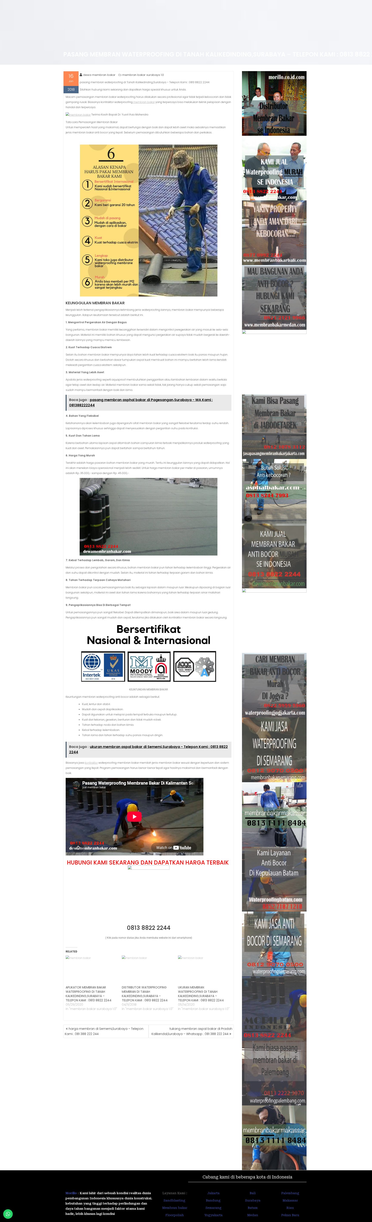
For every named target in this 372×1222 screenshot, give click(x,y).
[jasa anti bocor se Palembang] (274, 1073)
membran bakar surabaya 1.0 (143, 75)
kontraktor (91, 763)
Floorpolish (175, 1215)
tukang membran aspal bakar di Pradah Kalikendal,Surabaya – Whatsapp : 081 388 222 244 (192, 1031)
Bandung (213, 1200)
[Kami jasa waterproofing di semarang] (274, 750)
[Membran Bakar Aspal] (274, 168)
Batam (253, 1208)
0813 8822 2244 (148, 928)
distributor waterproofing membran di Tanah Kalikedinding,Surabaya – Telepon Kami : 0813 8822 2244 (145, 993)
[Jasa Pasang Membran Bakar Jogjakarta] (274, 685)
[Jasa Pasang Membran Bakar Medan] (274, 297)
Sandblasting (174, 1200)
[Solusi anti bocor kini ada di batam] (274, 879)
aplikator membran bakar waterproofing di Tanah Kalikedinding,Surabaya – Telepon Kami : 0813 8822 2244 (89, 993)
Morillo (71, 1193)
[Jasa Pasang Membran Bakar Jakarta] (274, 426)
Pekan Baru (290, 1215)
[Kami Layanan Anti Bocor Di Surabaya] (274, 620)
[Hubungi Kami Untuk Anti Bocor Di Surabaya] (274, 362)
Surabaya (252, 1200)
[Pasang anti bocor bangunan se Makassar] (274, 814)
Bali (253, 1193)
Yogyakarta (213, 1215)
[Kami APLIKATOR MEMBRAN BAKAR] (274, 556)
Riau (290, 1208)
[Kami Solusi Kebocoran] (274, 491)
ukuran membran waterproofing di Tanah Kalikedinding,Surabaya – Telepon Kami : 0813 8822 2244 (201, 993)
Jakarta (213, 1193)
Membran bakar (174, 1208)
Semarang (213, 1208)
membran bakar (144, 102)
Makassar (290, 1200)
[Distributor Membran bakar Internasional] (274, 103)
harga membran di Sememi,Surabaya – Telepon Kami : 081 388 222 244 (104, 1031)
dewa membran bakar (99, 75)
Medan (252, 1215)
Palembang (290, 1193)
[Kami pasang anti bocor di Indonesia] (274, 1008)
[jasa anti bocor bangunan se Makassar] (274, 1137)
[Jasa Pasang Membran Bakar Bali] (274, 232)
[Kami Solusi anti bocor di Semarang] (274, 943)
